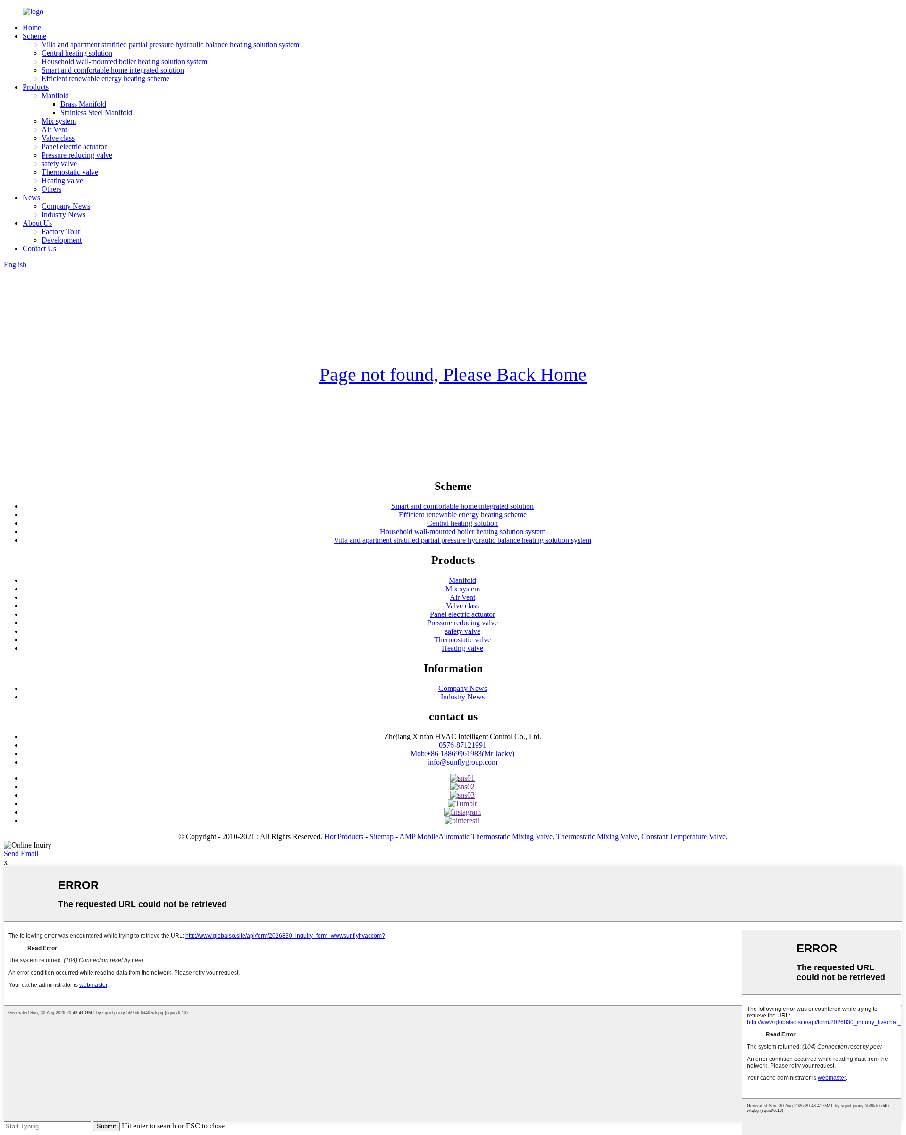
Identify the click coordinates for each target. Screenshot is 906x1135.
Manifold (55, 96)
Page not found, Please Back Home (453, 374)
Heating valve (62, 181)
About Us (37, 223)
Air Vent (54, 130)
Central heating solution (77, 53)
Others (51, 189)
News (31, 197)
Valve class (58, 138)
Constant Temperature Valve (683, 836)
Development (62, 240)
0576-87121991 (463, 745)
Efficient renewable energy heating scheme (105, 79)
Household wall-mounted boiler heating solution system (124, 62)
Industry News (63, 214)
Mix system (59, 121)
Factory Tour (61, 231)
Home (32, 28)
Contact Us (39, 248)
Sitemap (381, 836)
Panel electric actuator (74, 147)
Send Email (21, 853)
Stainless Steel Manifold (96, 113)
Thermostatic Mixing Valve (597, 836)
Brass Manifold (83, 104)
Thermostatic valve (70, 172)
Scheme (34, 36)
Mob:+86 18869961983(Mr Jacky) (462, 753)
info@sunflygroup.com (462, 762)
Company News (66, 206)
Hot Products (343, 836)
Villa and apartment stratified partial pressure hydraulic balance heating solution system (170, 45)
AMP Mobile (418, 836)
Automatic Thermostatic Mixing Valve (495, 836)
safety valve (59, 164)
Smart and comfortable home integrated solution (113, 70)
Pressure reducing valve (77, 155)
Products (36, 87)
